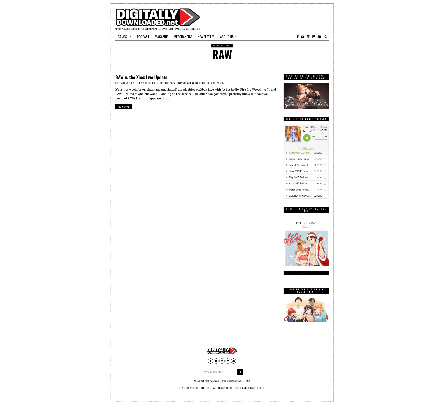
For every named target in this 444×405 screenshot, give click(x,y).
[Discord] (319, 37)
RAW (173, 83)
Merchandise (183, 36)
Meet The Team (208, 388)
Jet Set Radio (163, 83)
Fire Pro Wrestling (146, 83)
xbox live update (219, 83)
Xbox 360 (204, 83)
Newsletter (206, 36)
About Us (227, 36)
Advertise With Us (189, 388)
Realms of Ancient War (187, 83)
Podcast (143, 36)
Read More (123, 106)
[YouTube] (302, 37)
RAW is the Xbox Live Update (141, 77)
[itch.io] (308, 37)
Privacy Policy (225, 388)
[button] (240, 372)
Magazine (161, 36)
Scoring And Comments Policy (250, 388)
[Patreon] (313, 37)
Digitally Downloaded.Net (239, 380)
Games (122, 36)
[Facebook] (298, 37)
